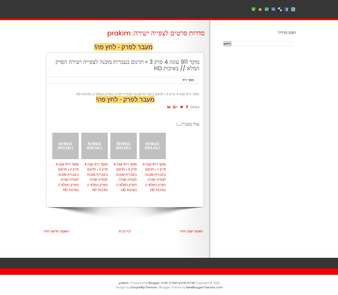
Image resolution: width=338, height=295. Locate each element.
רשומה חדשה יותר (56, 231)
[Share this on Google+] (175, 107)
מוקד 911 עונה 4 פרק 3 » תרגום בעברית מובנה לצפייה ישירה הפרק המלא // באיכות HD (127, 65)
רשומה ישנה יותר (191, 231)
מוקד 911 (188, 80)
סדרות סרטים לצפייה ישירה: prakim (156, 33)
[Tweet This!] (182, 107)
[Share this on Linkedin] (169, 107)
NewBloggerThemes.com (204, 287)
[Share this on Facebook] (187, 107)
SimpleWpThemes (143, 287)
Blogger (153, 283)
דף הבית (125, 231)
